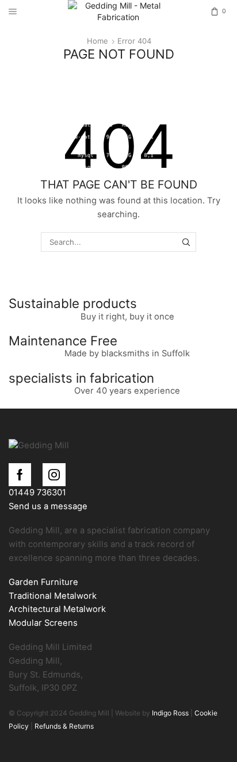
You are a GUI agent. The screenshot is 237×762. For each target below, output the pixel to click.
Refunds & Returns (64, 726)
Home (97, 40)
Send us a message (48, 506)
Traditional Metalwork (53, 596)
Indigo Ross (169, 713)
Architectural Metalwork (57, 609)
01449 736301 (37, 492)
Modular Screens (43, 623)
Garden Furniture (43, 582)
